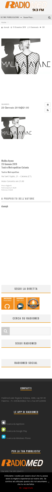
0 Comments (34, 27)
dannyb (6, 27)
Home (3, 22)
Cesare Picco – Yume (30, 17)
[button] (47, 110)
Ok (20, 488)
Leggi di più (28, 488)
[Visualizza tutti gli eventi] (48, 105)
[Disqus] (26, 248)
